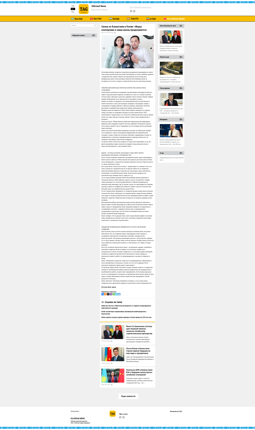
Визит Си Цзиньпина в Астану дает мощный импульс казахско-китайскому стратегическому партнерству (139, 330)
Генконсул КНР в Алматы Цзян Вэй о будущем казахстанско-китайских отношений (139, 372)
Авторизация (75, 411)
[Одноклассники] (105, 294)
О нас (162, 153)
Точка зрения (165, 88)
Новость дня (164, 57)
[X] (108, 294)
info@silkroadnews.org (142, 7)
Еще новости (128, 396)
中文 (73, 6)
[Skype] (116, 294)
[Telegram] (119, 294)
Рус (73, 9)
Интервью (163, 119)
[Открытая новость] (112, 332)
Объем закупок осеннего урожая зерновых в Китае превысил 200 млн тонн (126, 317)
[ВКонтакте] (102, 294)
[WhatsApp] (114, 294)
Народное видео (78, 35)
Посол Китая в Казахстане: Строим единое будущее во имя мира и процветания (138, 350)
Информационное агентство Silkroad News (171, 159)
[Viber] (111, 294)
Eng (73, 12)
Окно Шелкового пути (168, 26)
